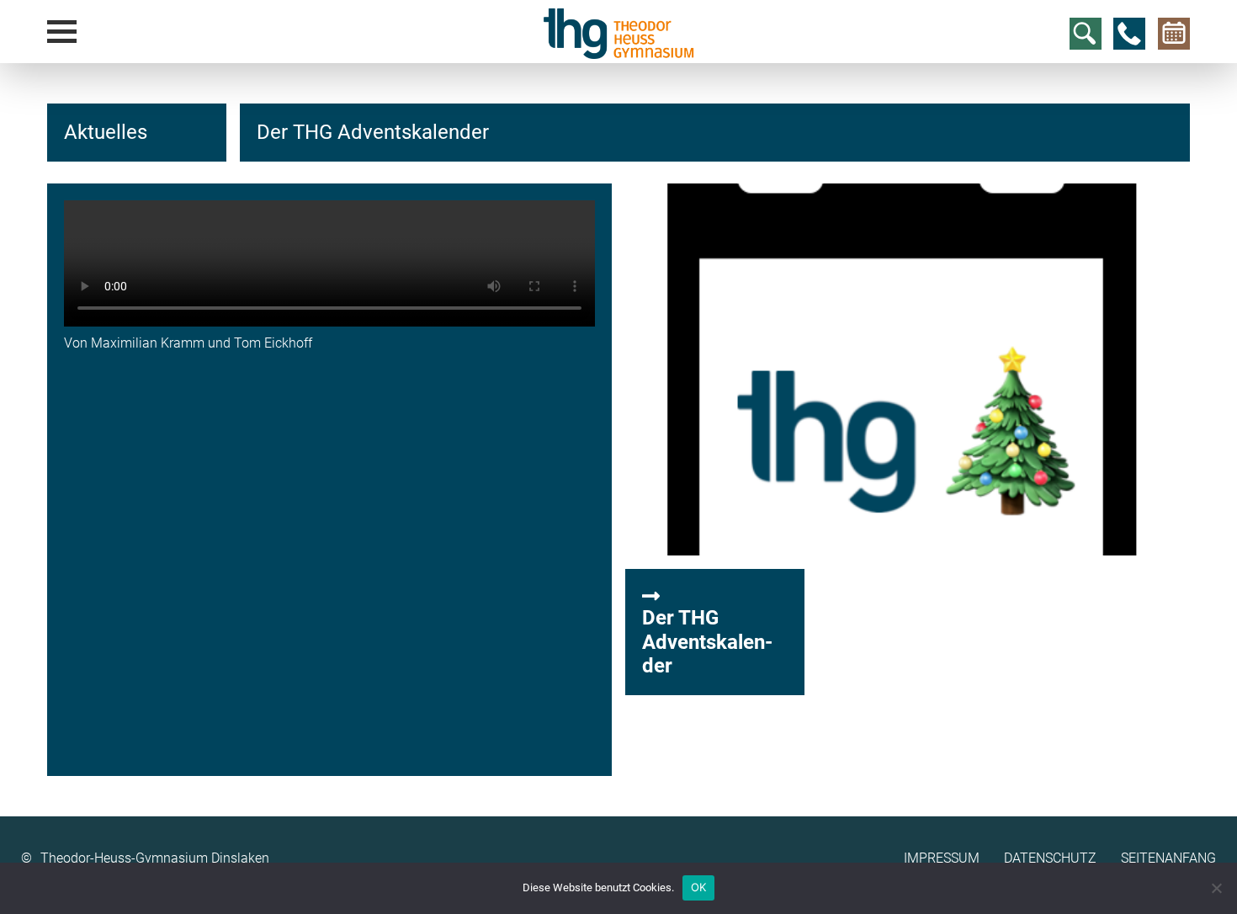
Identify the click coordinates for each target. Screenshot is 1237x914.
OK (699, 887)
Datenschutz (1050, 858)
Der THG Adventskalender (707, 642)
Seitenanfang (1168, 858)
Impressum (942, 858)
